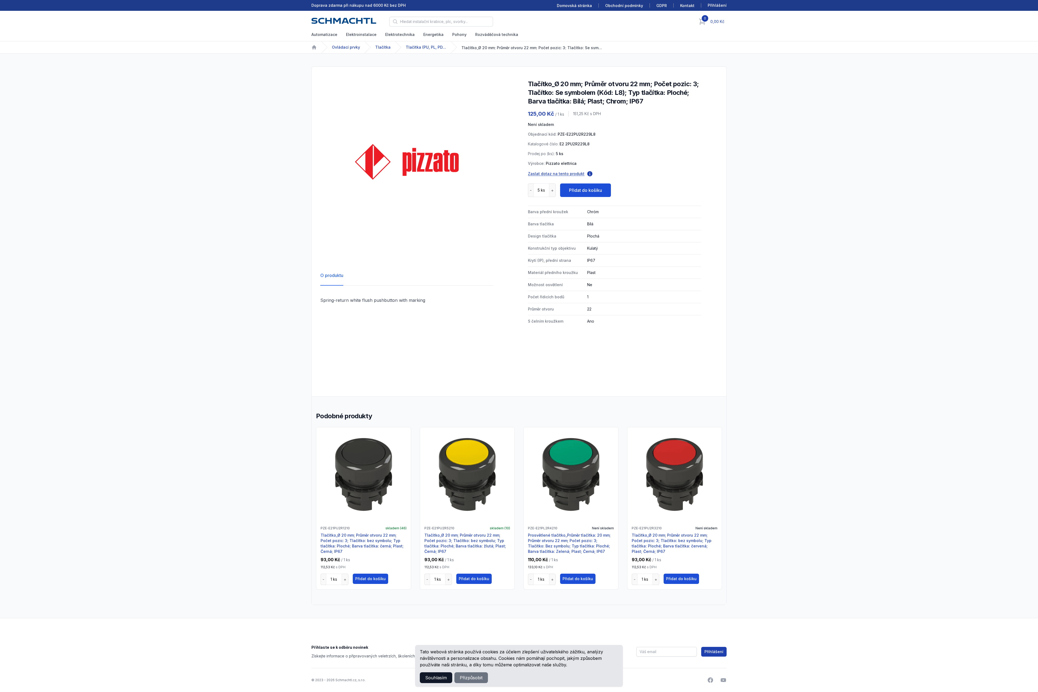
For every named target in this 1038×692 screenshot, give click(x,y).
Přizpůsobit (471, 677)
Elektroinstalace (361, 34)
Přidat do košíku (585, 190)
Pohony (459, 34)
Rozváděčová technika (496, 34)
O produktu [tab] (331, 275)
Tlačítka (383, 47)
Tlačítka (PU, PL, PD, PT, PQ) (426, 47)
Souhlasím (436, 677)
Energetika (433, 34)
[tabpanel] (406, 161)
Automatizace (324, 34)
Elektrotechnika (400, 34)
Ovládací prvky (346, 47)
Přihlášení (713, 651)
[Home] (314, 47)
